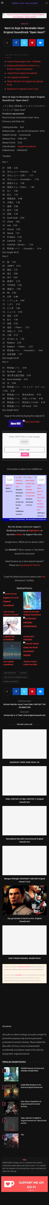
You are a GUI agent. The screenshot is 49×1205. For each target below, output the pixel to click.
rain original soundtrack (18, 77)
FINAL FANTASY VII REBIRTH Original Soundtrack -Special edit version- (34, 1120)
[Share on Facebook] (16, 42)
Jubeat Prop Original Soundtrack (22, 73)
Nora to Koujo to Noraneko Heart (15, 677)
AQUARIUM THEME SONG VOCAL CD (24, 762)
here (43, 576)
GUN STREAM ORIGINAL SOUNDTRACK (24, 958)
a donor (19, 534)
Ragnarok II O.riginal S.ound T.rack (22, 89)
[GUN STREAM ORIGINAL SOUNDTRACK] (24, 940)
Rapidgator (34, 530)
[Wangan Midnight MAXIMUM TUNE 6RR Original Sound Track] (24, 860)
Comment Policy (23, 967)
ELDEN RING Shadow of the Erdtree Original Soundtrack (32, 1086)
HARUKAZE (23, 673)
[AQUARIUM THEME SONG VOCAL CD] (24, 744)
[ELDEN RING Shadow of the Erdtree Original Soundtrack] (11, 1091)
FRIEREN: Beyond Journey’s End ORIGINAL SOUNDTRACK (32, 1069)
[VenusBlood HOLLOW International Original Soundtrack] (24, 820)
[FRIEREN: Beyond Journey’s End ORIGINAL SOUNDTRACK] (11, 1074)
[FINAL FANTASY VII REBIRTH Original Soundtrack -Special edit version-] (11, 1124)
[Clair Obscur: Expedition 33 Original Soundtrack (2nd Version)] (11, 1107)
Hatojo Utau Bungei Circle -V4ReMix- (24, 61)
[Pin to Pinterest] (32, 42)
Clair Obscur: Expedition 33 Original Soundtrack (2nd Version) (31, 1104)
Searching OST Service (30, 565)
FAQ (22, 1135)
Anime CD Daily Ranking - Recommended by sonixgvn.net (27, 519)
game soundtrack (10, 673)
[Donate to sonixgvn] (24, 1184)
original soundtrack (11, 681)
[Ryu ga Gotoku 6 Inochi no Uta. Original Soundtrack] (24, 900)
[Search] (46, 3)
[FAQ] (11, 1140)
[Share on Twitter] (24, 42)
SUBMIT (24, 454)
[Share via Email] (40, 42)
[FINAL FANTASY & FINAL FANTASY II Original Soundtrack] (24, 781)
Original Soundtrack (27, 146)
